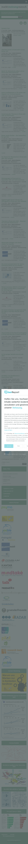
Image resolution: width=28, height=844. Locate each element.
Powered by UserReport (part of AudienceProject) (16, 454)
